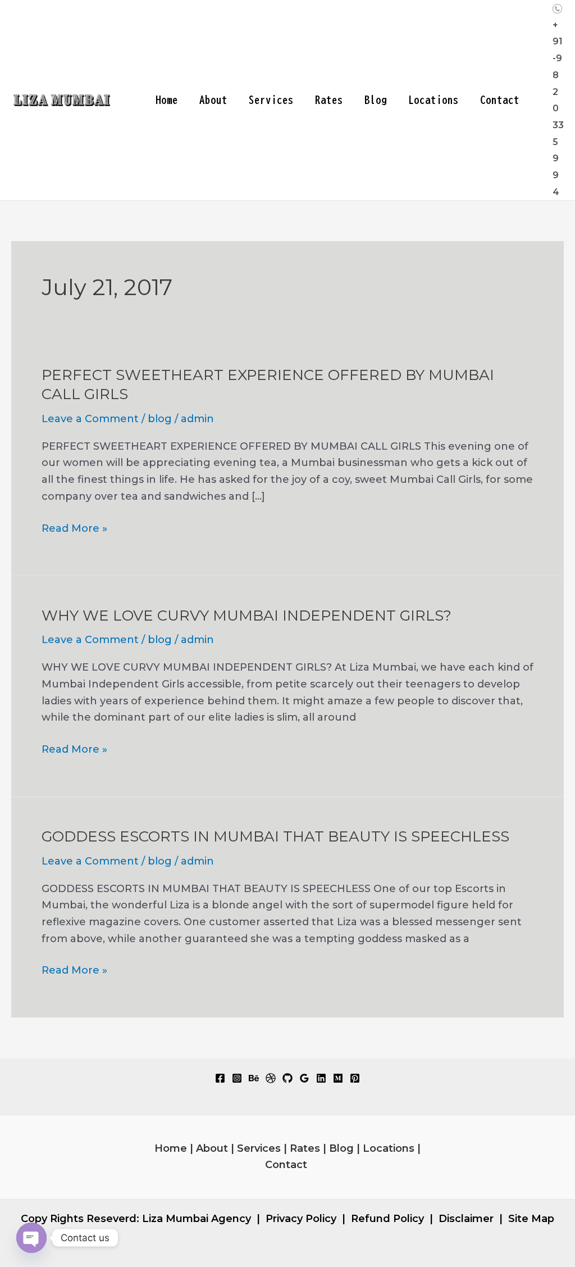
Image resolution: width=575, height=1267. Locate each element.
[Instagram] (237, 1078)
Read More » (74, 529)
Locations (433, 99)
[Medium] (338, 1078)
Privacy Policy (301, 1218)
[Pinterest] (355, 1078)
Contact (499, 99)
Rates (329, 99)
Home (167, 99)
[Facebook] (220, 1078)
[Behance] (254, 1078)
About (213, 99)
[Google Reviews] (304, 1078)
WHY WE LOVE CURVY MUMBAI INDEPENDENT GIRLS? (246, 616)
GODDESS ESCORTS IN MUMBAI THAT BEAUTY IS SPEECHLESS (275, 836)
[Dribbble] (271, 1078)
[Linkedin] (321, 1078)
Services (271, 99)
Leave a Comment (90, 419)
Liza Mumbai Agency (196, 1218)
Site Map (531, 1218)
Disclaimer (466, 1218)
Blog (375, 99)
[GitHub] (287, 1078)
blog (160, 419)
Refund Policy (387, 1218)
